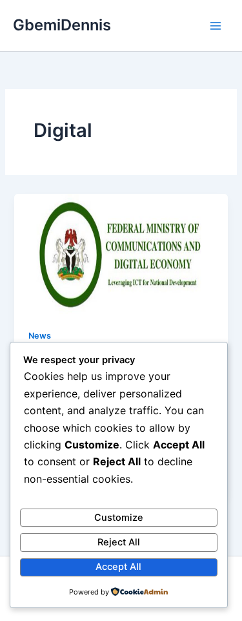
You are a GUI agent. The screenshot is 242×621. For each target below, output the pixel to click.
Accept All (118, 567)
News (39, 336)
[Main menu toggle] (215, 25)
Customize (118, 517)
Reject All (118, 542)
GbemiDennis (62, 25)
